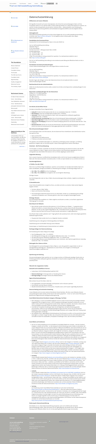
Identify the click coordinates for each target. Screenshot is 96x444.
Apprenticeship (14, 79)
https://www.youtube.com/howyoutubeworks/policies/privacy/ (47, 400)
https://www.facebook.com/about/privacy (69, 368)
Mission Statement (15, 65)
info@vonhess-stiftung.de (16, 431)
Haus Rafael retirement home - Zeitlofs (18, 112)
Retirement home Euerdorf (17, 124)
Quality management (16, 82)
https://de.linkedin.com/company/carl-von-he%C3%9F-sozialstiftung (63, 372)
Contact (36, 3)
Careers (29, 3)
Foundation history (15, 70)
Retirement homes (15, 84)
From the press (23, 3)
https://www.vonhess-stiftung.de (40, 77)
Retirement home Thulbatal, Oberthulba (18, 121)
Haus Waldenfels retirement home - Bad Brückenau (18, 102)
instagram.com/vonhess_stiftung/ (51, 342)
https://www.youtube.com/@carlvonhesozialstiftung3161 (46, 389)
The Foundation (13, 3)
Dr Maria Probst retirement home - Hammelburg (17, 98)
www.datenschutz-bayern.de (39, 101)
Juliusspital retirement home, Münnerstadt (18, 107)
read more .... (22, 146)
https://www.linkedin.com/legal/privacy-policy (66, 383)
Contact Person (14, 68)
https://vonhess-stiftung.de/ (44, 36)
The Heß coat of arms (16, 75)
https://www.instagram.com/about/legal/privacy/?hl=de (52, 353)
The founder (14, 72)
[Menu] (56, 3)
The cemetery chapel (16, 86)
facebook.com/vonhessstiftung (55, 357)
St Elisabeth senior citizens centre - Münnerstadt (17, 116)
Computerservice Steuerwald (22, 441)
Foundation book (15, 77)
